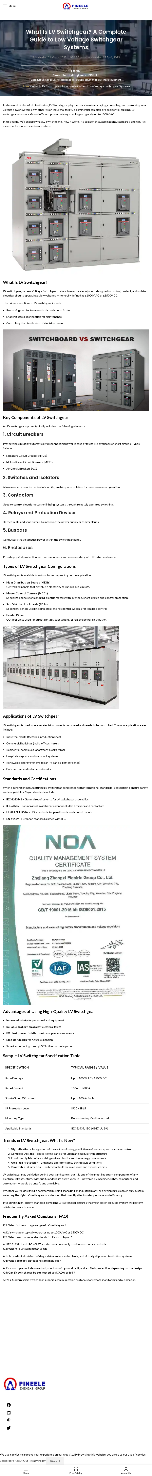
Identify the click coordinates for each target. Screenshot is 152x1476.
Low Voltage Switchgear (76, 1368)
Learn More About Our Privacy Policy (23, 1460)
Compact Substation (76, 1349)
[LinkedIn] (8, 1414)
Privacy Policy (76, 1306)
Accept (55, 1460)
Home (25, 86)
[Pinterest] (8, 1421)
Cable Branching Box (76, 1345)
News (76, 1372)
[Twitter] (8, 1429)
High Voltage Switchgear (76, 1365)
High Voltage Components (76, 1361)
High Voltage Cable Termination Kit (76, 1357)
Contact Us (76, 1335)
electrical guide (109, 1202)
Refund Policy (76, 1310)
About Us (76, 1302)
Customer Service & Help (76, 1328)
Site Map (76, 1331)
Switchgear (60, 105)
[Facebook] (8, 1406)
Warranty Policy (76, 1314)
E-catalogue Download (76, 1324)
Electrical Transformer (76, 1353)
